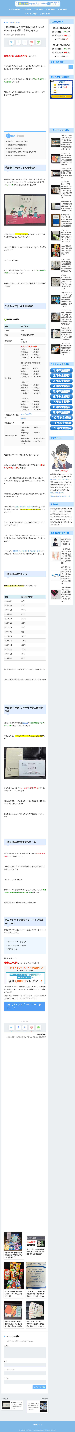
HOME (39, 1424)
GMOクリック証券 (19, 551)
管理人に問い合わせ (57, 492)
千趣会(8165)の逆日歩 (15, 148)
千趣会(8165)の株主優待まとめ (18, 155)
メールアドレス (9, 1370)
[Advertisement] (17, 115)
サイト (6, 1378)
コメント (7, 1346)
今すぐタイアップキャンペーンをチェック (24, 1006)
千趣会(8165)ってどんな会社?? (18, 141)
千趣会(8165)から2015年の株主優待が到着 (22, 152)
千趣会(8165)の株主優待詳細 (17, 145)
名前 (5, 1361)
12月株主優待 (20, 1037)
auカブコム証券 (26, 414)
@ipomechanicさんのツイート (60, 496)
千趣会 (29, 1037)
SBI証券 (23, 418)
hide (20, 136)
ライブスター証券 (34, 551)
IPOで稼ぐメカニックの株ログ (60, 479)
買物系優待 (42, 1037)
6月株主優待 (10, 1037)
